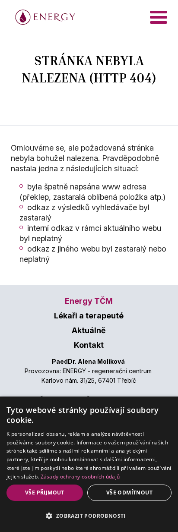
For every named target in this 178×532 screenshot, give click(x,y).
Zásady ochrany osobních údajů (80, 476)
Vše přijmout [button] (44, 492)
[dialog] (89, 464)
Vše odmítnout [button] (129, 492)
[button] (89, 516)
